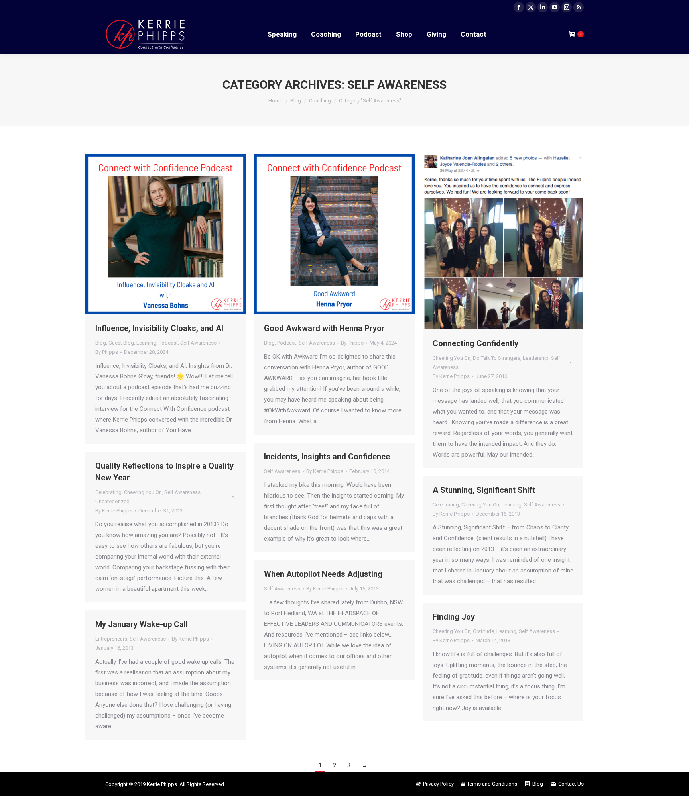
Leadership (536, 358)
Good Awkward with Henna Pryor (324, 328)
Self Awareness (198, 343)
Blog (100, 343)
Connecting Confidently (475, 343)
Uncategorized (112, 501)
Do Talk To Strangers (496, 358)
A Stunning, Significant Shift (484, 490)
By (106, 352)
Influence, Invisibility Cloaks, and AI (159, 328)
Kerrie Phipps (162, 784)
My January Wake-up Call (141, 624)
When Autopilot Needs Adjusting (323, 574)
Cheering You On (451, 358)
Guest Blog (121, 343)
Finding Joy (454, 617)
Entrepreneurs (111, 639)
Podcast (168, 343)
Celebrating (108, 492)
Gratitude (483, 631)
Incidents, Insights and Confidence (327, 456)
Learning (146, 343)
